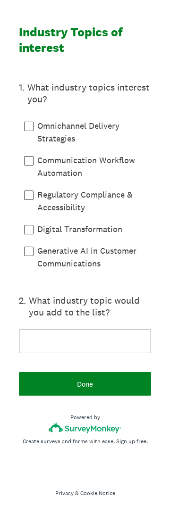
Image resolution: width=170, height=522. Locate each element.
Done (85, 384)
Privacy (64, 493)
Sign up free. (132, 441)
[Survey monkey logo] (85, 428)
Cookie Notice (97, 493)
